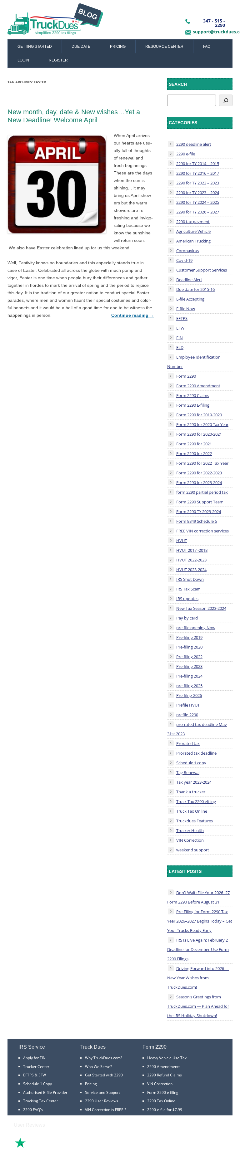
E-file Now (185, 308)
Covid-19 (184, 260)
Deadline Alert (189, 279)
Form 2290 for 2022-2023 (199, 473)
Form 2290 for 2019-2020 (199, 415)
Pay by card (187, 618)
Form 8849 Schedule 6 (196, 521)
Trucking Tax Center (40, 1101)
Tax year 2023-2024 (194, 782)
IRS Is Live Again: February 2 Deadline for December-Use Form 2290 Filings (198, 949)
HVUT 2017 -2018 (192, 550)
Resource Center (164, 46)
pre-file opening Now (195, 627)
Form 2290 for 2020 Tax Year (202, 424)
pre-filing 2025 (189, 685)
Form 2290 (186, 376)
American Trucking (193, 241)
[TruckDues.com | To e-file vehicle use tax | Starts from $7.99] (55, 21)
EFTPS (182, 318)
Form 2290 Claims (192, 395)
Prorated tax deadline (196, 753)
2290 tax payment (193, 221)
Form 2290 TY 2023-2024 (198, 511)
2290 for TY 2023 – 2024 (197, 192)
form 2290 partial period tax (202, 492)
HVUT (181, 540)
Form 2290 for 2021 (194, 444)
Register (58, 60)
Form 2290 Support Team (199, 502)
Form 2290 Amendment (198, 386)
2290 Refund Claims (164, 1075)
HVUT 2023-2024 (191, 569)
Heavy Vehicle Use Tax (167, 1057)
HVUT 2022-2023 (191, 560)
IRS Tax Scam (188, 589)
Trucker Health (190, 830)
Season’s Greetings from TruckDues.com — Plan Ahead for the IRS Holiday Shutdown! (198, 1006)
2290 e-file (185, 154)
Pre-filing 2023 (189, 666)
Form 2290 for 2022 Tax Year (202, 463)
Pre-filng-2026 (189, 695)
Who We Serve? (98, 1066)
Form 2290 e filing (162, 1092)
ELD (179, 347)
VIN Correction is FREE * (106, 1109)
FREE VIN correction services (202, 531)
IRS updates (187, 598)
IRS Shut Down (190, 579)
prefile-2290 (187, 715)
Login (23, 60)
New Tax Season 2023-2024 (201, 608)
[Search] (225, 100)
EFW (180, 328)
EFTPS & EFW (34, 1075)
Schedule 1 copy (191, 763)
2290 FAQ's (33, 1109)
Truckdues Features (194, 821)
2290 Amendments (163, 1066)
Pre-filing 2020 (189, 647)
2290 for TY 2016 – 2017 (197, 173)
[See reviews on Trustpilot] (37, 1147)
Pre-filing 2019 (189, 637)
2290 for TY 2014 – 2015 (197, 163)
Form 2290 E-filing (192, 405)
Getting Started (35, 46)
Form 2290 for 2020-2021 (199, 434)
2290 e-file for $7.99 (164, 1109)
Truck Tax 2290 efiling (196, 801)
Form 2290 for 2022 (194, 453)
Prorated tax (188, 743)
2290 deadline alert (193, 144)
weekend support (192, 850)
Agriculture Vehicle (193, 231)
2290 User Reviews (101, 1101)
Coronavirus (187, 250)
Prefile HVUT (188, 705)
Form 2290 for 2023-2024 (199, 482)
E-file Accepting (190, 299)
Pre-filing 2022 (189, 656)
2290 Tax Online (161, 1101)
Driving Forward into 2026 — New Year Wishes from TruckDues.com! (198, 978)
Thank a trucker (190, 792)
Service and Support (102, 1092)
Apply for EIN (34, 1057)
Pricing (118, 46)
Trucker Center (36, 1066)
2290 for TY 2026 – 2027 (197, 212)
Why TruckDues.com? (103, 1057)
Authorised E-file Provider (45, 1092)
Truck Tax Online (191, 811)
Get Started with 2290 (104, 1075)
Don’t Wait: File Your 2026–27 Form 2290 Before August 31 (198, 897)
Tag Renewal (187, 772)
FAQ (206, 46)
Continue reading (132, 315)
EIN (179, 337)
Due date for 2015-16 (195, 289)
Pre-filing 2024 (189, 676)
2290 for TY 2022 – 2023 (197, 183)
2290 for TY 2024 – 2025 (197, 202)
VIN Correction (190, 840)
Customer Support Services (201, 270)
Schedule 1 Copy (37, 1083)
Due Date (81, 46)
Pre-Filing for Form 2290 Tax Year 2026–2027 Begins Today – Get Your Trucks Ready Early (199, 921)
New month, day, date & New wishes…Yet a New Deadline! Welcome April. (74, 116)
